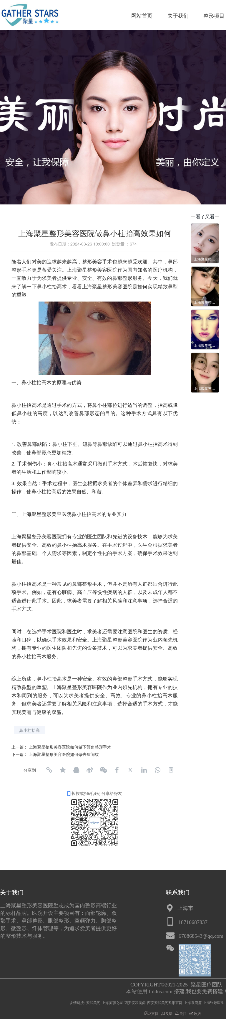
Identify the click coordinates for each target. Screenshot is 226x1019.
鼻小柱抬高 (29, 730)
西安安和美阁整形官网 (164, 1002)
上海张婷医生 (213, 1002)
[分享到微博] (89, 770)
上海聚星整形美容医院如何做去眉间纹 (64, 754)
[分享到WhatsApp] (157, 770)
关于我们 (178, 16)
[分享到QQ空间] (62, 770)
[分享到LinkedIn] (144, 770)
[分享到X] (130, 770)
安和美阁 (93, 1002)
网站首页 (141, 16)
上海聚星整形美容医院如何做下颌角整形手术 (70, 747)
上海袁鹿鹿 (193, 1002)
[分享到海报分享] (171, 770)
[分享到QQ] (76, 770)
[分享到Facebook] (117, 770)
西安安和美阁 (135, 1002)
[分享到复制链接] (49, 770)
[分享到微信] (103, 770)
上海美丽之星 (112, 1002)
